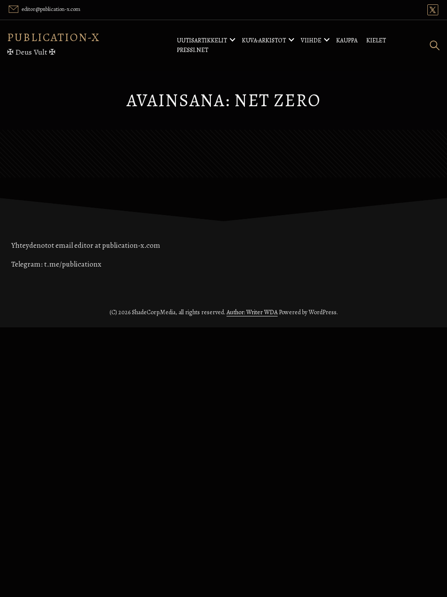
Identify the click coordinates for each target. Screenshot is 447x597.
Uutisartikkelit (202, 40)
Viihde (311, 40)
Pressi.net (192, 50)
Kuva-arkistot (264, 40)
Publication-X (53, 37)
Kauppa (347, 40)
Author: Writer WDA (252, 312)
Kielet (376, 40)
